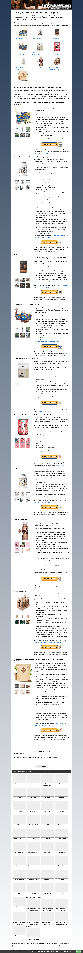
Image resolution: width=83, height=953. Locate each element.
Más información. (68, 951)
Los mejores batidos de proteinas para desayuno (36, 12)
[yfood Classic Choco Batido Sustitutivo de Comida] (57, 61)
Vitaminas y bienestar (43, 153)
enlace (66, 744)
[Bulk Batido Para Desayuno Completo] (40, 47)
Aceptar (79, 951)
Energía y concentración (44, 411)
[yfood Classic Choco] (17, 616)
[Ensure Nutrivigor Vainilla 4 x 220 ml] (23, 32)
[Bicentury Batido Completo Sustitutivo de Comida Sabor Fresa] (57, 47)
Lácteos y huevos (56, 251)
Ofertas (65, 355)
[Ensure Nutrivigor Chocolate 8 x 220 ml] (23, 47)
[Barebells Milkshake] (40, 61)
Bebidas (57, 741)
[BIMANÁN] (17, 280)
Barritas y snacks (38, 656)
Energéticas (37, 301)
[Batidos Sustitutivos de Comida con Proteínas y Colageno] (17, 182)
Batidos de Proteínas (56, 5)
